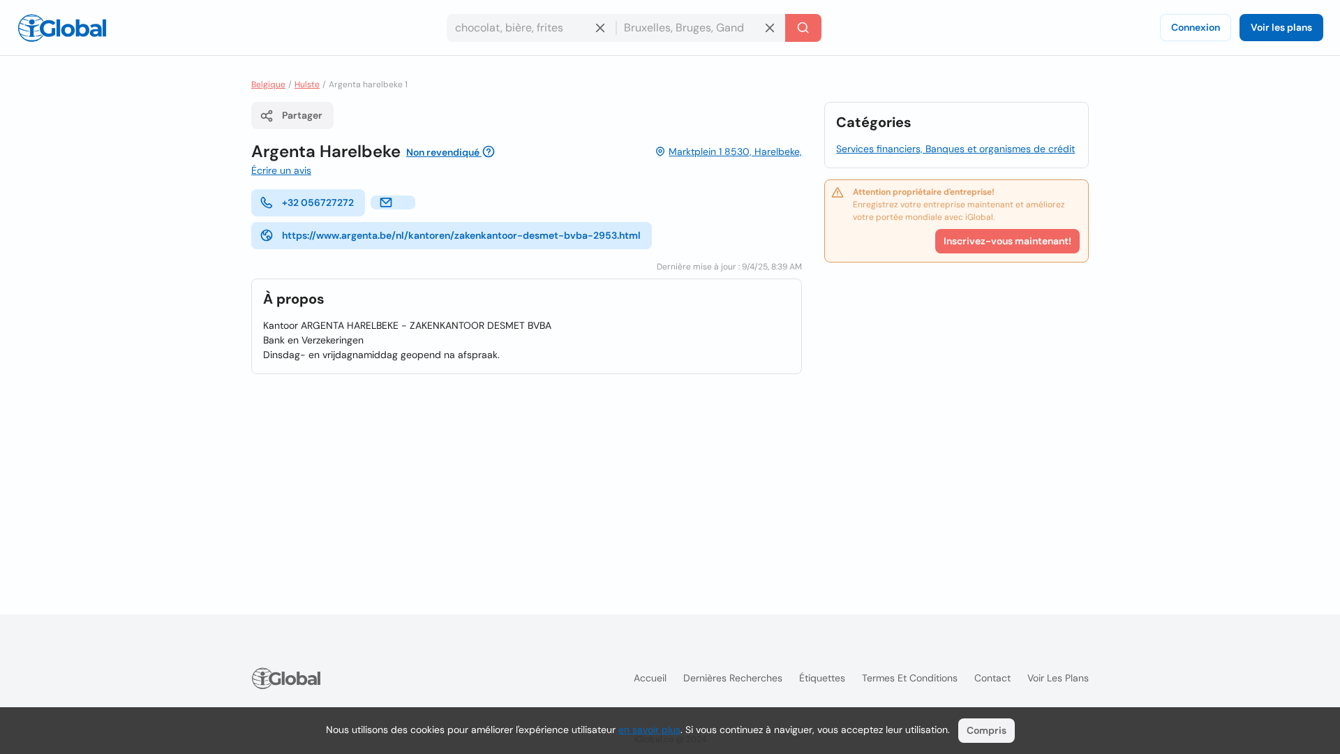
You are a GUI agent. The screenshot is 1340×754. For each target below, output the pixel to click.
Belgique (268, 84)
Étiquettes (822, 678)
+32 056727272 (318, 202)
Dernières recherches (732, 678)
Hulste (307, 84)
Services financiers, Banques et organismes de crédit (955, 148)
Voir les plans (1281, 27)
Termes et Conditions (910, 678)
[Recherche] (803, 28)
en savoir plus (649, 729)
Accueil (650, 678)
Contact (992, 678)
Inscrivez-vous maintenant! (1007, 241)
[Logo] (62, 28)
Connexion (1195, 27)
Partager (302, 115)
